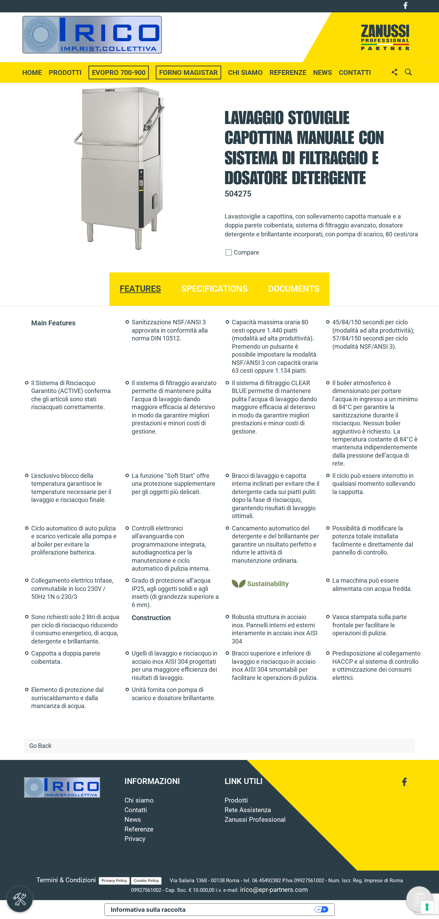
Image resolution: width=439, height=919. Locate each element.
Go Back (40, 745)
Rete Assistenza (248, 810)
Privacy (134, 839)
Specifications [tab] (214, 289)
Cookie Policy (146, 880)
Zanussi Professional (255, 819)
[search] (408, 72)
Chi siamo (245, 72)
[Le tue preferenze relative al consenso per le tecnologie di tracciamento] (427, 907)
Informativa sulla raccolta (148, 909)
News (132, 819)
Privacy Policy (114, 880)
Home (32, 72)
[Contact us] (419, 899)
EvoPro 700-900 (118, 72)
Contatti (355, 72)
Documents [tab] (293, 289)
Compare (246, 252)
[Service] (20, 899)
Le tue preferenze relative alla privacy (254, 909)
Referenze (288, 72)
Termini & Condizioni (66, 880)
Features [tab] (140, 289)
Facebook (405, 5)
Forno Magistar (188, 72)
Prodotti (236, 800)
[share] (394, 72)
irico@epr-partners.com (274, 890)
